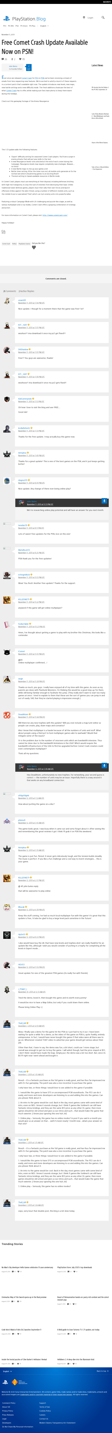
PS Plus (32, 26)
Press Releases (8, 1415)
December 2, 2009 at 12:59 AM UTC (31, 1026)
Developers (6, 1423)
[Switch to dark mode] (84, 17)
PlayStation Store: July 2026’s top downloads (74, 1267)
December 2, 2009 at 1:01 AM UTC (31, 1142)
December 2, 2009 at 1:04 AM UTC (31, 1205)
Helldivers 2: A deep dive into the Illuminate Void (75, 1359)
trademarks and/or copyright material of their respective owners (46, 1394)
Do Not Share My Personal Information (17, 1426)
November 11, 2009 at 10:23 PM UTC (31, 626)
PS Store (24, 26)
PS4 (17, 26)
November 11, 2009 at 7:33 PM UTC (31, 431)
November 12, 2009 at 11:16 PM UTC (31, 967)
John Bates (13, 66)
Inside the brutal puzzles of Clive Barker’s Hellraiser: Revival (24, 1359)
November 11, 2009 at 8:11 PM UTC (31, 528)
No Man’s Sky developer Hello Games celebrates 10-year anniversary (27, 1267)
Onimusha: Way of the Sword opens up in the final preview (24, 1297)
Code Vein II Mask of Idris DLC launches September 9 (21, 1329)
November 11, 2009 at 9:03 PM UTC (31, 577)
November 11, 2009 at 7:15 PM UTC (31, 401)
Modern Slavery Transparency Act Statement (57, 1423)
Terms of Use (44, 1407)
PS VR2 (11, 26)
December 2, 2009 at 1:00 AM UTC (31, 1074)
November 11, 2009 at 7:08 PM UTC (31, 376)
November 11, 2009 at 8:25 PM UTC (31, 552)
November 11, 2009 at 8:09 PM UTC (31, 483)
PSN (42, 78)
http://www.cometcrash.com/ (55, 215)
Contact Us (43, 1419)
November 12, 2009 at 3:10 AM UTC (31, 823)
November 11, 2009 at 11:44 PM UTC (31, 717)
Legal (4, 1419)
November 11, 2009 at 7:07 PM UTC (31, 327)
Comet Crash (27, 78)
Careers (42, 1415)
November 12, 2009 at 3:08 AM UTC (40, 769)
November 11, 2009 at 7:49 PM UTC (31, 455)
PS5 (4, 26)
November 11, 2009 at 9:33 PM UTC (40, 504)
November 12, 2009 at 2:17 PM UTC (31, 880)
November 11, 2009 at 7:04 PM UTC (31, 303)
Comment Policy (8, 1403)
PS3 (36, 78)
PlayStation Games (24, 244)
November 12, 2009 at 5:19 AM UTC (31, 850)
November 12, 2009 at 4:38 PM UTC (31, 909)
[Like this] (19, 1272)
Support (42, 1403)
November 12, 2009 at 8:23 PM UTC (31, 937)
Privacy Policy (7, 1411)
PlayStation (29, 19)
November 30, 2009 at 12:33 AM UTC (32, 992)
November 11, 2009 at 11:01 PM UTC (31, 654)
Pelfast (14, 244)
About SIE (6, 1407)
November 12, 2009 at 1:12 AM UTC (31, 798)
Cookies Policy (45, 1411)
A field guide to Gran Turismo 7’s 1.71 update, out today (78, 1329)
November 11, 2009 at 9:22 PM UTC (31, 602)
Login (90, 17)
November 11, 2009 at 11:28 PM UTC (31, 681)
